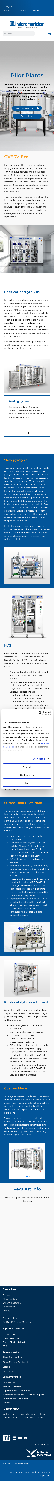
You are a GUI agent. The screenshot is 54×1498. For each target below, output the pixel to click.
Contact (36, 10)
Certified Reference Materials (17, 1322)
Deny (27, 783)
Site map (7, 1463)
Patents (6, 1402)
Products (7, 1295)
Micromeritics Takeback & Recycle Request (23, 1395)
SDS (5, 1346)
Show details (39, 758)
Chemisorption (10, 1299)
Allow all (27, 767)
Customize (25, 775)
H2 (4, 1314)
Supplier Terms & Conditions (16, 1391)
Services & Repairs (11, 1338)
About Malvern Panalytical (15, 1362)
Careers (22, 10)
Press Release (9, 1371)
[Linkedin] (14, 1438)
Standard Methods (11, 1318)
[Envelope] (25, 1438)
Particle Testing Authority (14, 1342)
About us (8, 10)
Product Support (10, 1334)
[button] (28, 433)
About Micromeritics (12, 1357)
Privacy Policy (9, 1307)
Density (6, 1310)
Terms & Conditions (12, 1387)
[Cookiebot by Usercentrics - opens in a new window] (39, 713)
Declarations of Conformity (15, 1399)
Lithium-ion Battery (12, 1303)
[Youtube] (20, 1438)
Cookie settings (21, 1463)
